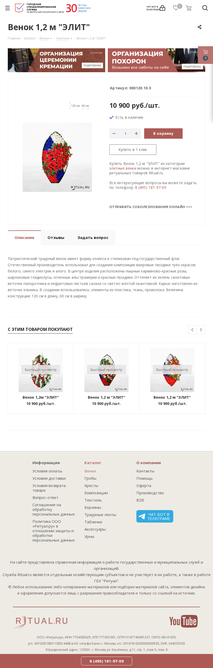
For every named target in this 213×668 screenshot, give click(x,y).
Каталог (92, 462)
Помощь (144, 478)
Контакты (145, 470)
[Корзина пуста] (190, 8)
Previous (192, 330)
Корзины (92, 507)
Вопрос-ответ (45, 497)
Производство (150, 492)
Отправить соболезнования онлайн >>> (150, 206)
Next (201, 330)
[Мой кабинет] (162, 8)
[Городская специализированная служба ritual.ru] (52, 9)
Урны (89, 536)
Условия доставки (49, 478)
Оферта (143, 485)
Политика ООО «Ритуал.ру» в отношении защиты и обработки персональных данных (53, 531)
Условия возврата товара (49, 488)
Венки (90, 470)
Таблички (93, 521)
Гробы (90, 478)
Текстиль (93, 500)
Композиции (96, 492)
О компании (148, 462)
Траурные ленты (100, 514)
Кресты (91, 485)
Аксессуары (95, 529)
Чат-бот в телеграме (158, 516)
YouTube (183, 621)
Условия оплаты (47, 470)
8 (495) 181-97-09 (150, 187)
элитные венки (122, 168)
